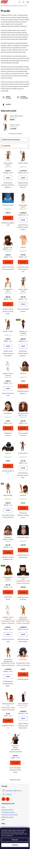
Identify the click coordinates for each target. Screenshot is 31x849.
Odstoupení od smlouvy (8, 812)
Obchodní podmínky (7, 810)
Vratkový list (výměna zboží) (10, 815)
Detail (8, 178)
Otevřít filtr (7, 146)
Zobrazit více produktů (15, 133)
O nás (3, 807)
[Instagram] (8, 799)
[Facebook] (3, 799)
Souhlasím (15, 845)
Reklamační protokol (8, 817)
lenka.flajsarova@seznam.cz (14, 791)
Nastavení (15, 840)
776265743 (9, 794)
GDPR (3, 820)
